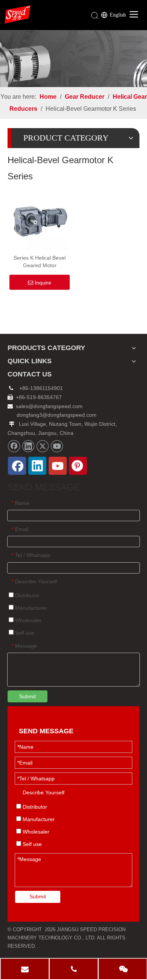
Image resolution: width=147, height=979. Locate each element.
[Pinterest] (78, 466)
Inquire (43, 283)
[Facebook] (14, 446)
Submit (27, 696)
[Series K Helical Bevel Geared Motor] (39, 220)
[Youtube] (57, 446)
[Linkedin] (28, 446)
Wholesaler (28, 620)
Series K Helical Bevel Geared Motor (40, 261)
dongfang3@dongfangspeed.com (56, 415)
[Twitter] (43, 446)
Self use (24, 633)
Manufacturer (30, 608)
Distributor (27, 595)
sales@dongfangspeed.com (45, 406)
